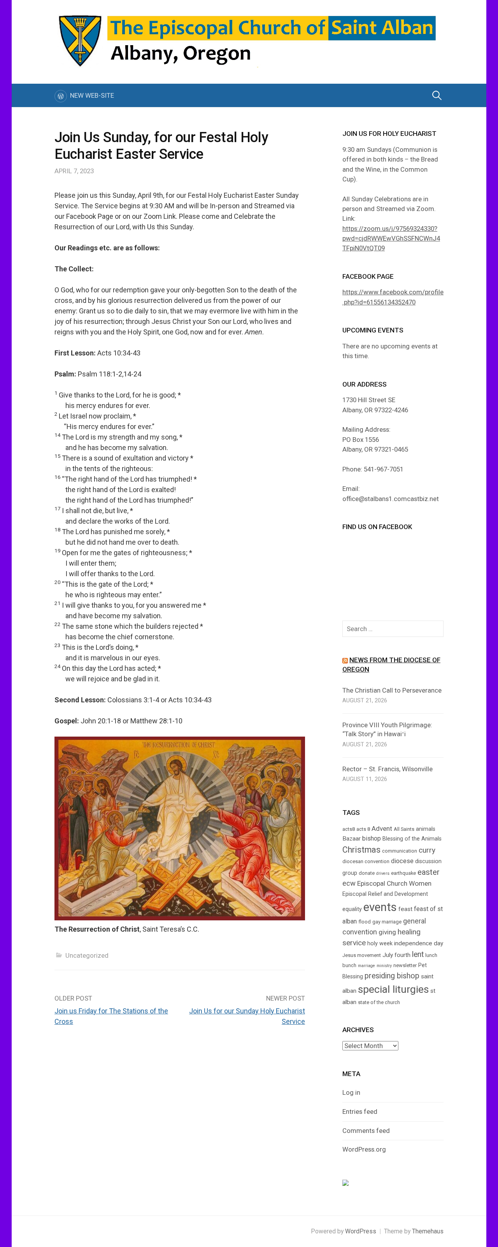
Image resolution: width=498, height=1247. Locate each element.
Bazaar (351, 838)
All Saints (404, 829)
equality (352, 909)
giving (387, 932)
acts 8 (363, 829)
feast (405, 909)
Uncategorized (87, 955)
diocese (402, 861)
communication (399, 851)
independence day (418, 943)
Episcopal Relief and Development (385, 894)
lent (418, 954)
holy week (380, 943)
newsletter (405, 965)
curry (427, 850)
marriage (366, 965)
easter (428, 872)
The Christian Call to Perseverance (392, 690)
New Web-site (92, 95)
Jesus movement (361, 955)
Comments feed (366, 1130)
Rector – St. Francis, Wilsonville (387, 769)
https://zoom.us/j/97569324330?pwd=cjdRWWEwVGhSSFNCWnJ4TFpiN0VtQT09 (391, 238)
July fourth (396, 955)
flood (364, 922)
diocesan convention (365, 861)
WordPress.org (364, 1149)
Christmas (361, 850)
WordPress (360, 1231)
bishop (371, 838)
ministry (384, 965)
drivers (382, 873)
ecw (349, 883)
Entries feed (359, 1111)
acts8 (348, 829)
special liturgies (393, 989)
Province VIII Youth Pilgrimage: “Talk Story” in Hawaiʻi (387, 729)
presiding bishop (392, 975)
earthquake (403, 873)
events (380, 907)
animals (425, 829)
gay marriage (387, 922)
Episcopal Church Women (394, 883)
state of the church (379, 1002)
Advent (382, 828)
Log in (351, 1092)
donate (367, 873)
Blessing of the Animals (412, 838)
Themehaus (428, 1231)
